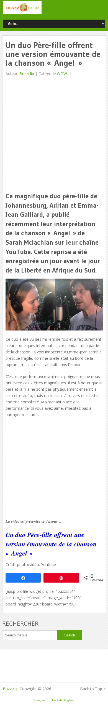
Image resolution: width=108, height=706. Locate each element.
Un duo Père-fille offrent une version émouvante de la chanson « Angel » (51, 544)
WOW (62, 73)
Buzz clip (11, 688)
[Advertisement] (54, 135)
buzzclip (26, 73)
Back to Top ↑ (92, 688)
